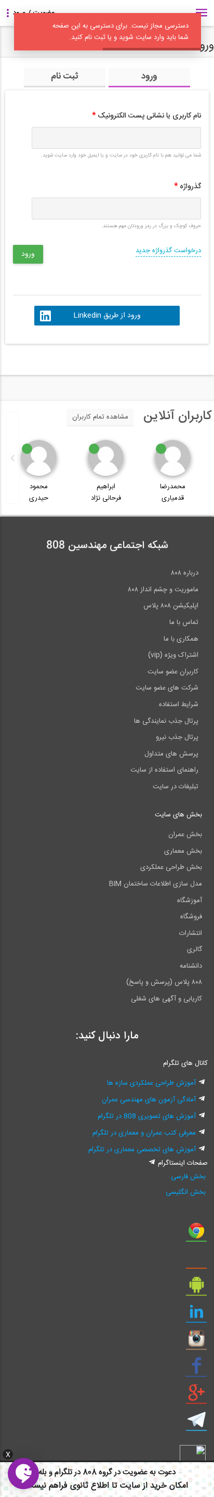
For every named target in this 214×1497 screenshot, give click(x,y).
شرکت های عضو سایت (167, 688)
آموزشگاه (189, 900)
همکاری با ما (181, 639)
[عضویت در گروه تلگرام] (196, 1423)
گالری (194, 949)
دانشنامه (191, 966)
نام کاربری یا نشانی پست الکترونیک (146, 116)
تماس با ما (183, 622)
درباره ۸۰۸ (184, 573)
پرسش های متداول (171, 754)
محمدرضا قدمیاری (172, 492)
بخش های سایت (178, 815)
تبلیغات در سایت (175, 786)
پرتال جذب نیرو (177, 737)
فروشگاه (191, 916)
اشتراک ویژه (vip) (173, 655)
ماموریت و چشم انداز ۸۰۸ (163, 589)
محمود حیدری (38, 492)
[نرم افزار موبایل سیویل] (196, 1288)
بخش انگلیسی (185, 1192)
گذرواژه (187, 186)
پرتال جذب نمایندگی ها (166, 721)
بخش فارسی (188, 1176)
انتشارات (190, 933)
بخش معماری (183, 851)
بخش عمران (185, 834)
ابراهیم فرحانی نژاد (106, 492)
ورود (149, 76)
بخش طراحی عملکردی (171, 867)
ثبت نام (64, 76)
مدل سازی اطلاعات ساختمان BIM (155, 884)
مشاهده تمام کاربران (100, 417)
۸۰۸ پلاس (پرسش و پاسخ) (164, 982)
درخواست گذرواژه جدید (168, 250)
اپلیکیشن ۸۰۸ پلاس (170, 605)
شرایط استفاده (178, 704)
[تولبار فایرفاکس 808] (196, 1261)
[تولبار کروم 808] (196, 1234)
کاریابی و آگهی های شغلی (166, 999)
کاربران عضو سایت (173, 672)
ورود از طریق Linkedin (107, 315)
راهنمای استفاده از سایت (164, 770)
